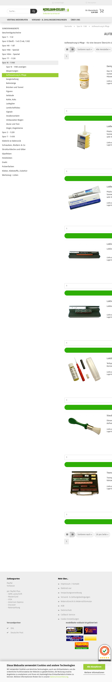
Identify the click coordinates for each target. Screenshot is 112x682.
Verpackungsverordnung (71, 593)
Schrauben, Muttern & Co (13, 145)
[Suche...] (33, 11)
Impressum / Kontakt (70, 584)
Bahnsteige (11, 83)
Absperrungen (12, 71)
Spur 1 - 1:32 (7, 37)
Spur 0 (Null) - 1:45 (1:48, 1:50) (16, 41)
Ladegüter (10, 104)
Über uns (75, 20)
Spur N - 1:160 (8, 62)
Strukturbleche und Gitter (14, 149)
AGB (62, 606)
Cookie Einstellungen (70, 619)
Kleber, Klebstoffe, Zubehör (14, 171)
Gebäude (10, 95)
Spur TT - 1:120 (8, 58)
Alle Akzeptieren (94, 667)
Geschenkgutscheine (11, 32)
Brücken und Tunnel (14, 87)
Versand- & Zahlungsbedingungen (49, 20)
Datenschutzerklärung (59, 677)
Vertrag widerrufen (17, 20)
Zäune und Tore (13, 124)
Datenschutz (66, 610)
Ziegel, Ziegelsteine (14, 128)
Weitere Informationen (94, 672)
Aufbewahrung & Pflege (16, 75)
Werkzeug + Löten (10, 175)
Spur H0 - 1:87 (8, 45)
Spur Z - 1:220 (8, 132)
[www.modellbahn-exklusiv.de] (56, 11)
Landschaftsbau (13, 108)
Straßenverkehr (13, 116)
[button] (67, 49)
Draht (4, 162)
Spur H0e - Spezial (10, 50)
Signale (9, 112)
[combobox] (85, 49)
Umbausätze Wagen (14, 120)
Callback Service (68, 615)
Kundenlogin (59, 3)
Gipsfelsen (7, 153)
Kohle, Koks (11, 99)
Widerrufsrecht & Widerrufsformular (76, 601)
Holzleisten (7, 158)
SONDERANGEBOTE (10, 28)
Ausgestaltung (12, 79)
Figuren (9, 91)
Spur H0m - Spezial (11, 54)
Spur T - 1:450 (8, 136)
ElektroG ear (66, 588)
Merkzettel (91, 3)
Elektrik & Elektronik (11, 141)
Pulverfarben (8, 166)
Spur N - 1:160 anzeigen (16, 67)
